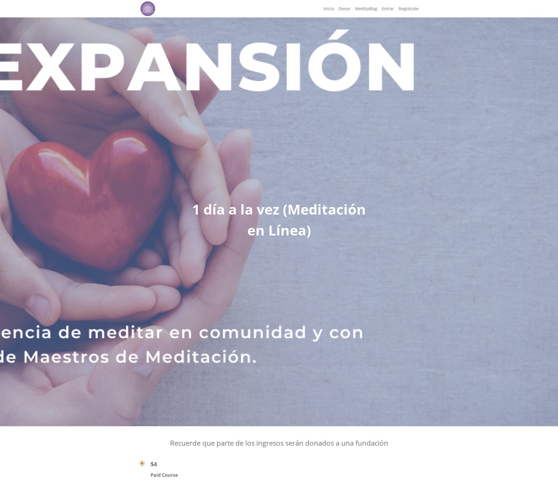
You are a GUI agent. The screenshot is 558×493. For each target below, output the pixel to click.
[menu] (369, 9)
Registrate (409, 8)
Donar (344, 8)
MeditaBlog (366, 8)
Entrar (388, 8)
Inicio (328, 8)
